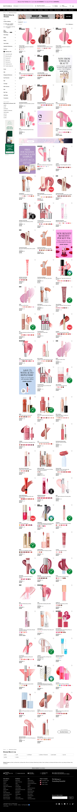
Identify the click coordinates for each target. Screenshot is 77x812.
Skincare (25, 9)
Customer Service (30, 780)
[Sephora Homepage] (7, 6)
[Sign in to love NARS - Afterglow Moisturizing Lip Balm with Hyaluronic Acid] (72, 693)
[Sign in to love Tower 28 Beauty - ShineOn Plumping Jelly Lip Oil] (72, 367)
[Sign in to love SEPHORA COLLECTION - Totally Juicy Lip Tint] (53, 478)
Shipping (29, 784)
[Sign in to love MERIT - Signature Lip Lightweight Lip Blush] (35, 532)
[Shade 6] (46, 48)
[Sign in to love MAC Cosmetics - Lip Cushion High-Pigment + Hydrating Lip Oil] (53, 720)
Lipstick (5, 105)
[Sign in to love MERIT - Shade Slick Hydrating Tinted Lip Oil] (35, 397)
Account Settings (18, 788)
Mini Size (46, 9)
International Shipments (31, 788)
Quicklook (27, 43)
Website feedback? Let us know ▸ (38, 768)
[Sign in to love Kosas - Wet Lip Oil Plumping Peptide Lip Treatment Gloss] (35, 693)
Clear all (25, 22)
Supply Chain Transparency (7, 786)
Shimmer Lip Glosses (29, 762)
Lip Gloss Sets (16, 762)
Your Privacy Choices (25, 804)
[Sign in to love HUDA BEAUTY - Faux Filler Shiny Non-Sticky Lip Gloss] (35, 176)
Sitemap (19, 804)
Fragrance (30, 9)
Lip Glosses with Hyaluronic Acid (55, 762)
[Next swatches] (35, 75)
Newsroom (5, 781)
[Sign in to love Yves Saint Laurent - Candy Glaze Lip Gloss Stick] (53, 314)
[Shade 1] (20, 49)
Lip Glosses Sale (22, 762)
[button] (9, 32)
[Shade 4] (43, 48)
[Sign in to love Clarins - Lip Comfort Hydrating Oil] (35, 505)
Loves (16, 795)
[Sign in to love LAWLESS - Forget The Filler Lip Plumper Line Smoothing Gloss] (72, 111)
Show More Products (64, 731)
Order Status (17, 784)
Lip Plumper (6, 108)
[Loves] (70, 6)
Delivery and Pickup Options (32, 783)
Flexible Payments (30, 795)
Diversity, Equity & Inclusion (7, 794)
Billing (29, 786)
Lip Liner (5, 114)
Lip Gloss (11, 762)
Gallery (17, 783)
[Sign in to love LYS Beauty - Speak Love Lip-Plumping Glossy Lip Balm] (72, 505)
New (4, 9)
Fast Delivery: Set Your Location (11, 27)
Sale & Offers (71, 9)
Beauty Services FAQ (31, 791)
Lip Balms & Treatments (8, 110)
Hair (35, 9)
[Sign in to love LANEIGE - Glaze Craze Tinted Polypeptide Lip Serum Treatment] (72, 146)
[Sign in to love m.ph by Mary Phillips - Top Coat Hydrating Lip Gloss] (53, 55)
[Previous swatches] (19, 75)
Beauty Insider (18, 780)
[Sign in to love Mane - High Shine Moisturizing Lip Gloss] (35, 585)
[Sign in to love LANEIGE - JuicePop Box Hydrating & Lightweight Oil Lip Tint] (35, 424)
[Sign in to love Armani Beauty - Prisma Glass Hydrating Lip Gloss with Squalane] (35, 638)
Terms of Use (11, 804)
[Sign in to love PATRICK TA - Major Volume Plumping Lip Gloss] (72, 585)
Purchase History (18, 786)
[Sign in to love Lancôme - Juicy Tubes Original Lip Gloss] (72, 532)
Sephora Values (5, 784)
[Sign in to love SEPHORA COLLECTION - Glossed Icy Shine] (72, 638)
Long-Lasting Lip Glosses (65, 762)
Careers (4, 783)
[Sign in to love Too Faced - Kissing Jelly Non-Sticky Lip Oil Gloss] (72, 665)
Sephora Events (5, 789)
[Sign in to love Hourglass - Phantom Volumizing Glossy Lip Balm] (72, 314)
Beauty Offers (18, 792)
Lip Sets (5, 117)
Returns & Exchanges (31, 781)
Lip (7, 12)
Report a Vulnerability (6, 798)
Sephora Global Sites (6, 792)
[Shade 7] (48, 48)
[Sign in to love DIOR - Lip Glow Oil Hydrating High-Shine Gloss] (35, 55)
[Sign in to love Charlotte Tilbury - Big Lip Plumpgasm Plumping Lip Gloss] (53, 532)
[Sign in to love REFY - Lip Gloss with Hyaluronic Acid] (72, 85)
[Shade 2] (21, 49)
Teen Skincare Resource (31, 798)
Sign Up (70, 797)
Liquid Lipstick (6, 112)
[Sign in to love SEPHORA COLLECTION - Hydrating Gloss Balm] (35, 260)
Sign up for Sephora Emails (57, 795)
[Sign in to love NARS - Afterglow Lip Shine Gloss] (35, 287)
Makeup (20, 9)
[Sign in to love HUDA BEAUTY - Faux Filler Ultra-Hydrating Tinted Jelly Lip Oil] (53, 611)
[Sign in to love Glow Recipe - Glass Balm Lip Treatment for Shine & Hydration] (35, 558)
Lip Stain (5, 115)
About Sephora (5, 780)
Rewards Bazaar (18, 794)
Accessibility (29, 797)
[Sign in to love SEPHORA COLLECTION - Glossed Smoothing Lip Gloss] (72, 203)
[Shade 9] (33, 361)
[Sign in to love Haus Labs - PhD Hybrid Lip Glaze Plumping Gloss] (53, 558)
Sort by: (69, 24)
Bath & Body (40, 9)
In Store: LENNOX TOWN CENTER (10, 24)
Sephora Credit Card (19, 781)
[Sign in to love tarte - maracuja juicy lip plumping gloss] (53, 424)
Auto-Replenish (18, 791)
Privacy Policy (5, 804)
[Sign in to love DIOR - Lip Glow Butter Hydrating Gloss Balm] (35, 341)
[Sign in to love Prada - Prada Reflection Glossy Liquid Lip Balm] (35, 665)
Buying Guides (30, 789)
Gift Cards (65, 9)
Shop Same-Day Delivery (19, 798)
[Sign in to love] (72, 28)
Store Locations (30, 794)
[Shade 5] (45, 48)
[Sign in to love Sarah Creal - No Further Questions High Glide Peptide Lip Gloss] (53, 397)
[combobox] (23, 6)
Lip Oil (5, 106)
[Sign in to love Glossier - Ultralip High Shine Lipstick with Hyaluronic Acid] (53, 693)
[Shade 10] (53, 418)
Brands (51, 9)
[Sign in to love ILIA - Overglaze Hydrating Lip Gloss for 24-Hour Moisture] (35, 314)
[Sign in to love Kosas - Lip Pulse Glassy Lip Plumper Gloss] (72, 558)
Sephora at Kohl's (30, 792)
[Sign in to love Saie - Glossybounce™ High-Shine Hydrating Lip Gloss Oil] (72, 260)
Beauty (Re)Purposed (6, 797)
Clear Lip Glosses (45, 762)
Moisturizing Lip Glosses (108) (9, 103)
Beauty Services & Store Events (20, 789)
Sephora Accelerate (6, 795)
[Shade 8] (50, 48)
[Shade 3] (23, 49)
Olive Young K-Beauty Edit (11, 9)
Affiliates (4, 788)
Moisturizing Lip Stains (38, 762)
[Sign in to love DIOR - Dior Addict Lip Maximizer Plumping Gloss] (53, 146)
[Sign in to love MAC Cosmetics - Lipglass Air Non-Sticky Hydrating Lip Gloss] (53, 341)
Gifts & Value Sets (58, 9)
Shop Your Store (18, 797)
